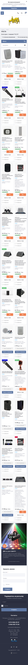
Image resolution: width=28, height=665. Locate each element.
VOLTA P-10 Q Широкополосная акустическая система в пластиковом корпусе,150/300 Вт (7, 414)
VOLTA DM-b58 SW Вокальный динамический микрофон (7, 99)
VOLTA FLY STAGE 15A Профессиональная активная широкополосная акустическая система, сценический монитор (20, 262)
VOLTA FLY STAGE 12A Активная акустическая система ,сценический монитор (6, 262)
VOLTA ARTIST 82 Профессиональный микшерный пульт (19, 175)
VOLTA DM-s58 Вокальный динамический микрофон (7, 372)
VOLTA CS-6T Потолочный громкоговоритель (7, 338)
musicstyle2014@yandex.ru (14, 627)
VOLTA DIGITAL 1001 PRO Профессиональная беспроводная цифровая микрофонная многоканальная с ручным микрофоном (7, 451)
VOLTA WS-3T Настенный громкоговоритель (20, 338)
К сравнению (6, 81)
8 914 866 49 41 (14, 622)
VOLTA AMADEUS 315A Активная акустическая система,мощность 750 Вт (7, 300)
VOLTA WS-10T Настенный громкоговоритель (7, 61)
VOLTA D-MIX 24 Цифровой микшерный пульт (20, 487)
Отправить (7, 589)
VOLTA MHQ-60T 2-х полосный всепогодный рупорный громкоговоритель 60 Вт (7, 139)
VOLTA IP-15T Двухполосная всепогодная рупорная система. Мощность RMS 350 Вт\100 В (20, 301)
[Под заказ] (22, 389)
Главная (2, 29)
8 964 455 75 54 (14, 624)
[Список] (25, 45)
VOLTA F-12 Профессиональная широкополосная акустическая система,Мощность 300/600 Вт (19, 414)
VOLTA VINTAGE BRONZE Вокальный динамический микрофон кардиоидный (20, 372)
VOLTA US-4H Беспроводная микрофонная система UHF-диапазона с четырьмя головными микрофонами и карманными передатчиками (6, 221)
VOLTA (3, 63)
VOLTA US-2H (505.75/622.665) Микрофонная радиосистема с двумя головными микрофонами (20, 101)
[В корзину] (9, 76)
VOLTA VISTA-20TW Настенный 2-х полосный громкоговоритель (20, 62)
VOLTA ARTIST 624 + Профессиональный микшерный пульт (19, 449)
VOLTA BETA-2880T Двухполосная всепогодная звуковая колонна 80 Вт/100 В (19, 139)
